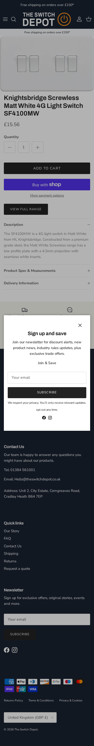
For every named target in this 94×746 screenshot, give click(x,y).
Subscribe (47, 392)
